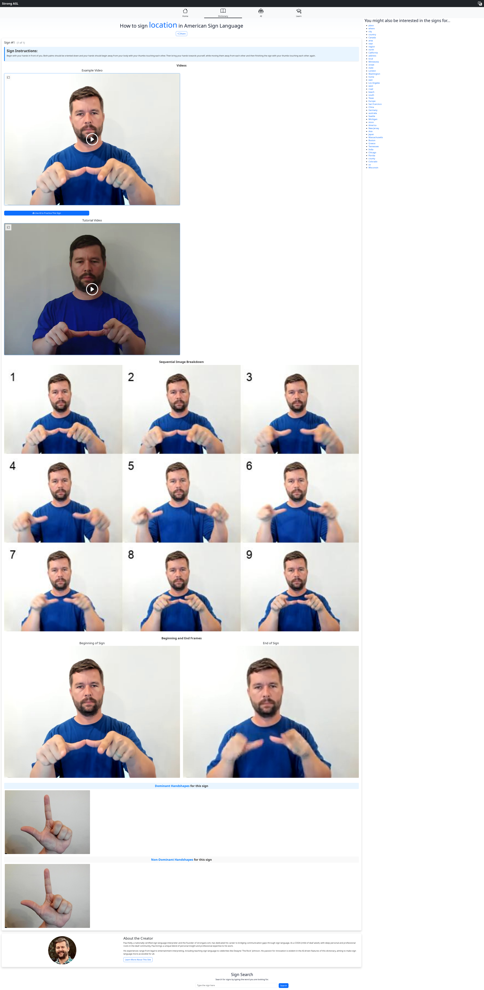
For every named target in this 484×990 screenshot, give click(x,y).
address (372, 55)
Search (283, 985)
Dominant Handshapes (172, 786)
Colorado (373, 161)
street (371, 64)
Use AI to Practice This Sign (48, 213)
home (371, 76)
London (372, 70)
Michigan (373, 119)
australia (373, 113)
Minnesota (374, 61)
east (371, 80)
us (370, 164)
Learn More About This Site (138, 959)
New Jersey (374, 128)
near (371, 43)
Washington (374, 73)
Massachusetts (376, 137)
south (371, 95)
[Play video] (92, 139)
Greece (372, 143)
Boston (372, 140)
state (371, 67)
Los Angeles (374, 83)
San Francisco (375, 104)
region (372, 46)
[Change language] (480, 4)
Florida (372, 155)
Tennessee (374, 146)
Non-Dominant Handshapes (172, 859)
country (372, 34)
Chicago (372, 152)
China (371, 107)
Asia (370, 131)
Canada (372, 37)
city (370, 31)
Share (182, 33)
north (371, 49)
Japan (371, 134)
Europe (372, 101)
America (372, 125)
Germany (373, 110)
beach (371, 92)
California (373, 52)
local (371, 58)
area (371, 40)
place (371, 25)
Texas (371, 98)
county (372, 158)
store (371, 122)
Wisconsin (373, 167)
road (371, 89)
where (372, 28)
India (371, 149)
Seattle (372, 116)
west (371, 86)
